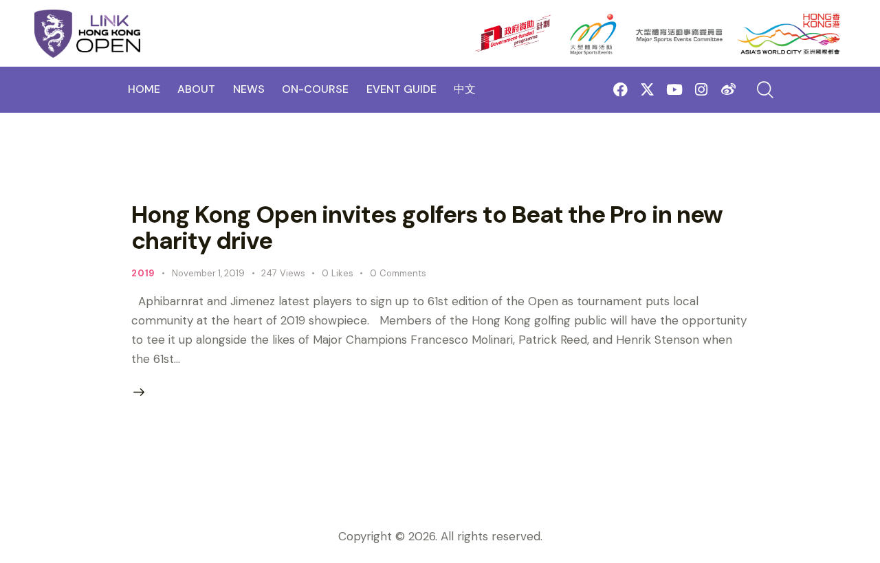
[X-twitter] (647, 90)
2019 (143, 273)
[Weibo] (728, 90)
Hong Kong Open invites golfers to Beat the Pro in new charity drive (427, 227)
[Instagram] (702, 90)
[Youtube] (674, 90)
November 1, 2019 (208, 273)
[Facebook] (620, 90)
